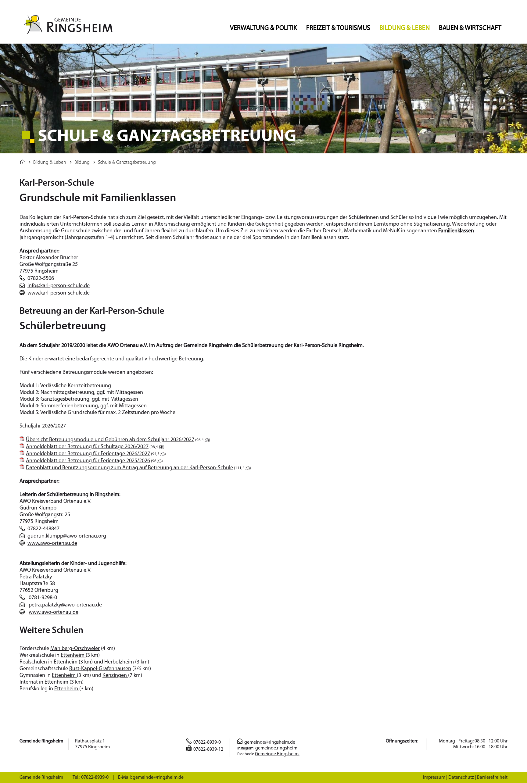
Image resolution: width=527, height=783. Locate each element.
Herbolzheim (119, 662)
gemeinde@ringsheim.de (269, 742)
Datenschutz (461, 777)
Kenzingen (115, 675)
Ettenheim (73, 655)
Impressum (434, 777)
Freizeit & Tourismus (338, 28)
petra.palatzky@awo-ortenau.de (65, 605)
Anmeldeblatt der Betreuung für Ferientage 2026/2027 (88, 454)
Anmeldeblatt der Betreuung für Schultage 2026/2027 (87, 447)
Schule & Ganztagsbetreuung (127, 162)
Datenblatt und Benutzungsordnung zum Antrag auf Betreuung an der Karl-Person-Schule (129, 468)
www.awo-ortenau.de (52, 543)
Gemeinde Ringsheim (277, 754)
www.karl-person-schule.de (58, 293)
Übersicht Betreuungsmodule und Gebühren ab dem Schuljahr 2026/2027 (110, 440)
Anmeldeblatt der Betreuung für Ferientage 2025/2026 (88, 461)
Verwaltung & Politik (263, 28)
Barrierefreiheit (492, 777)
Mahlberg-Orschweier (75, 649)
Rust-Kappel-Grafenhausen (100, 669)
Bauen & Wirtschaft (470, 28)
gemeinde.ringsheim (276, 748)
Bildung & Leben (404, 28)
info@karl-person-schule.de (58, 286)
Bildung (82, 162)
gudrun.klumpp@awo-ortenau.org (66, 536)
